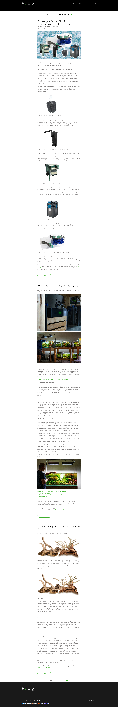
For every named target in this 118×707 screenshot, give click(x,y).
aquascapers (47, 28)
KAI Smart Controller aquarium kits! (63, 509)
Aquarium (40, 28)
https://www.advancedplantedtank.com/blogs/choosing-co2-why (53, 379)
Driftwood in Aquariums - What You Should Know (58, 528)
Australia (90, 700)
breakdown (48, 533)
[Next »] (66, 680)
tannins (64, 533)
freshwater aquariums (65, 28)
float (60, 533)
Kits (70, 3)
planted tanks (75, 28)
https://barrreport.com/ (44, 493)
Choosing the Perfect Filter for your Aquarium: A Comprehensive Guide (54, 23)
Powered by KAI (37, 700)
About (74, 3)
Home (67, 3)
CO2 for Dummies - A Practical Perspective (58, 286)
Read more (44, 275)
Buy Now (88, 4)
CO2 (60, 290)
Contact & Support (79, 3)
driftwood (55, 533)
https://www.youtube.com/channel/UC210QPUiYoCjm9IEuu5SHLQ (53, 491)
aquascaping (54, 28)
